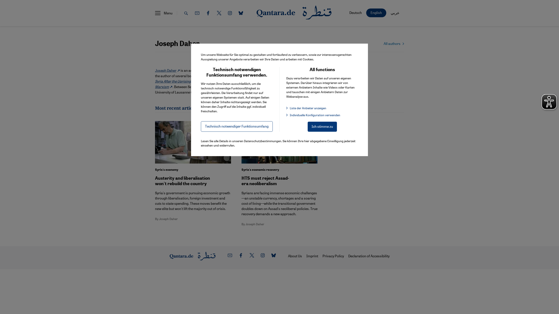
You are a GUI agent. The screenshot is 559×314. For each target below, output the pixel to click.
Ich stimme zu (322, 126)
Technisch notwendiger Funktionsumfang (237, 126)
